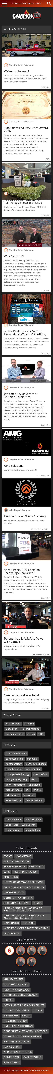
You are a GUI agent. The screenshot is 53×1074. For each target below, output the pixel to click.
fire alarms (28, 795)
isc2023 (37, 790)
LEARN (26, 1016)
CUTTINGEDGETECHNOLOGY (20, 995)
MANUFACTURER (14, 979)
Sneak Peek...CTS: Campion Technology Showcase (22, 571)
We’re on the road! (16, 71)
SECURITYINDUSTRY (16, 984)
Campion (29, 724)
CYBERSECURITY (14, 892)
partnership (35, 785)
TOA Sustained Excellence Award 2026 (26, 129)
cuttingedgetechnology (17, 774)
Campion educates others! (21, 695)
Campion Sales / (21, 65)
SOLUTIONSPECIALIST (16, 861)
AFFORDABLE (12, 1062)
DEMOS (37, 903)
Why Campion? (14, 256)
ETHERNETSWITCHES (16, 1010)
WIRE (7, 872)
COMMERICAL (12, 1057)
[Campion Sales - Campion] (9, 951)
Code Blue (11, 729)
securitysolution (14, 769)
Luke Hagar (12, 825)
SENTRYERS (11, 1016)
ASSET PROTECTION (25, 872)
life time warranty (34, 800)
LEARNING (29, 923)
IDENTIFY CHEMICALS (16, 990)
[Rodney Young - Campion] (20, 962)
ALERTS (37, 1010)
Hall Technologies (30, 729)
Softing (31, 734)
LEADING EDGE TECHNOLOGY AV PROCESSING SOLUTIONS (23, 909)
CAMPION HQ (11, 923)
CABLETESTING (32, 1057)
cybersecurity (13, 795)
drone (34, 779)
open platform (40, 774)
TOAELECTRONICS (14, 866)
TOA (41, 734)
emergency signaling (17, 779)
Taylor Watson (32, 830)
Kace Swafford (33, 819)
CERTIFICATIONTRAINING (18, 898)
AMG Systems (13, 724)
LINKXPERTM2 (12, 933)
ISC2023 (8, 1000)
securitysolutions (14, 759)
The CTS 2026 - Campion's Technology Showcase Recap (23, 201)
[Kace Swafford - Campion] (20, 951)
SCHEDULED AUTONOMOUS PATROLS (25, 1031)
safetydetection (14, 800)
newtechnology (14, 764)
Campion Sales (14, 819)
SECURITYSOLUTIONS (16, 903)
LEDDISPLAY (36, 866)
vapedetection (33, 769)
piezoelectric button (35, 764)
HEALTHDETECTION (15, 1021)
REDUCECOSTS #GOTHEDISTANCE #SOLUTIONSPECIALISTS (24, 916)
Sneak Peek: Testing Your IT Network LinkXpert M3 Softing (25, 332)
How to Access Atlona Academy (25, 516)
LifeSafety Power (15, 734)
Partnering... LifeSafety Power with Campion (24, 640)
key (27, 790)
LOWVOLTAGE (23, 856)
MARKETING (11, 877)
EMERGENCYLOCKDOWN (18, 1026)
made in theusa (14, 790)
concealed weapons (16, 753)
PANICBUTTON (12, 1047)
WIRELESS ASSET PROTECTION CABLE (26, 928)
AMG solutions (13, 465)
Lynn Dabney (29, 825)
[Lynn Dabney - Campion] (41, 951)
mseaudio (32, 759)
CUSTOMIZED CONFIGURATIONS (22, 1036)
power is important (15, 785)
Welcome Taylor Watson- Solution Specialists (21, 395)
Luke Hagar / (20, 510)
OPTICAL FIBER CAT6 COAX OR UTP (24, 887)
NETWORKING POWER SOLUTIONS (23, 882)
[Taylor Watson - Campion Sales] (31, 962)
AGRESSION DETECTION (18, 1052)
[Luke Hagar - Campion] (31, 951)
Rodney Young (13, 830)
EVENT (8, 856)
